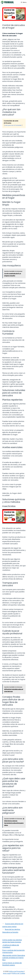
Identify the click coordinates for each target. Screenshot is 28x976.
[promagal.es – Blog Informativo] (7, 2)
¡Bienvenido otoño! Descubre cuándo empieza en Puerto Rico (13, 957)
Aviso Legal (7, 973)
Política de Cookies (18, 973)
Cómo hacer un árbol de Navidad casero (12, 964)
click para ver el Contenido (13, 125)
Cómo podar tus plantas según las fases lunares (12, 941)
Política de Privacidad (16, 971)
